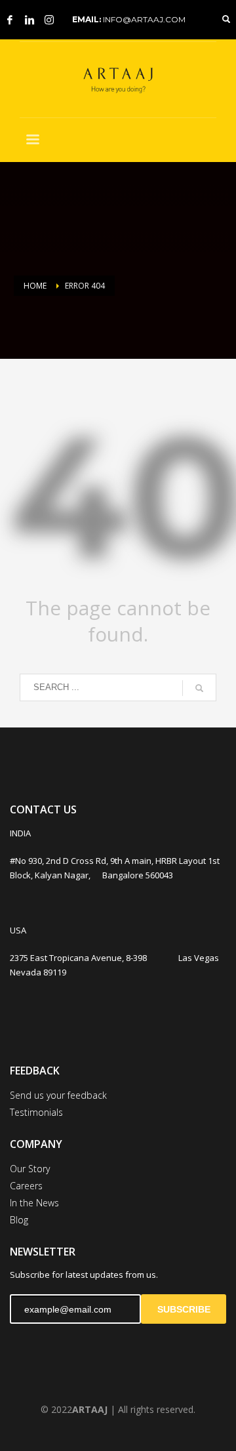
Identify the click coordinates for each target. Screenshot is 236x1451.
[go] (199, 688)
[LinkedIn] (29, 20)
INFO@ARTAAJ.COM (144, 19)
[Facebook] (10, 20)
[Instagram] (49, 20)
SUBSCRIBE (183, 1309)
